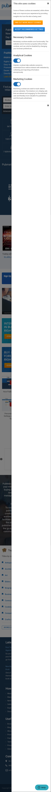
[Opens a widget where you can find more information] (42, 788)
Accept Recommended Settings (29, 29)
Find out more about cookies (28, 23)
